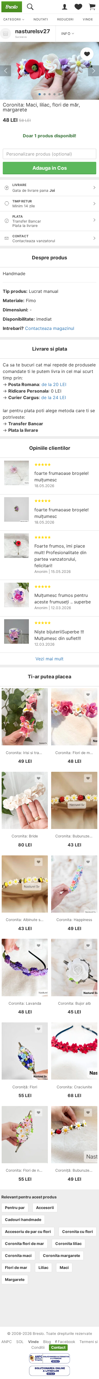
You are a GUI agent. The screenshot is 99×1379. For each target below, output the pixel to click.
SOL (20, 1341)
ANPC (6, 1341)
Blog (47, 1341)
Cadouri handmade (23, 1219)
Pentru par (15, 1207)
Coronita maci (18, 1255)
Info (66, 34)
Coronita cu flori (77, 1231)
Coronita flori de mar (24, 1243)
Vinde (33, 1341)
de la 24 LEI (53, 397)
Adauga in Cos (49, 168)
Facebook (66, 1341)
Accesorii (45, 1207)
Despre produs (49, 257)
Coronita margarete (61, 1255)
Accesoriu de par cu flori (28, 1231)
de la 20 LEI (54, 384)
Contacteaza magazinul (49, 328)
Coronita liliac (68, 1243)
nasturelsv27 (32, 31)
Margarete (14, 1279)
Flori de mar (16, 1267)
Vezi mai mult (49, 658)
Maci (64, 1267)
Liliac (43, 1267)
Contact (58, 1347)
